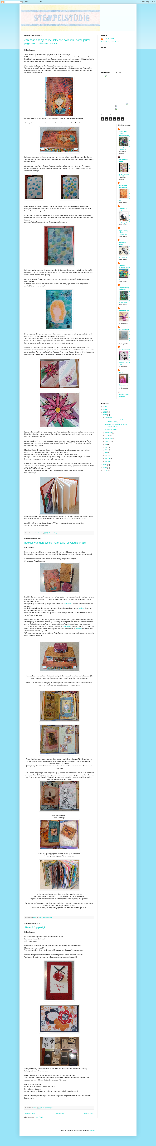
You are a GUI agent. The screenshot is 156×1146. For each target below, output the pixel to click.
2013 (105, 412)
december (108, 417)
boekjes (81, 608)
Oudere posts (88, 1113)
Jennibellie (67, 604)
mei (106, 450)
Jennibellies (67, 626)
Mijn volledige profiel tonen (110, 42)
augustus (108, 441)
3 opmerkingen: (54, 533)
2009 (105, 471)
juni (106, 447)
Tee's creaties (124, 329)
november (108, 433)
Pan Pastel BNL (124, 310)
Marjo (121, 372)
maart (107, 455)
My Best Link (123, 234)
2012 (105, 415)
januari (107, 461)
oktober (107, 435)
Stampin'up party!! (35, 927)
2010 (105, 468)
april (106, 453)
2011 (105, 465)
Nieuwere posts (30, 1113)
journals (79, 629)
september (108, 438)
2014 (105, 409)
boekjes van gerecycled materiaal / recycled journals (55, 542)
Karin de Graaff (109, 39)
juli (106, 444)
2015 (105, 406)
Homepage (60, 1113)
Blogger (92, 1130)
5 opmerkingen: (48, 917)
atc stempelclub (124, 350)
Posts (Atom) (39, 1117)
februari (108, 458)
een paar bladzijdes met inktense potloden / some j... (116, 420)
